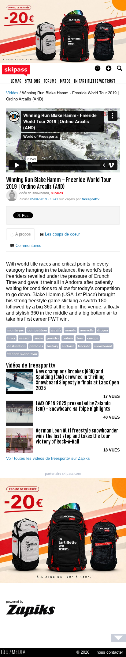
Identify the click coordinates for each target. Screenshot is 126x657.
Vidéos (13, 93)
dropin (102, 330)
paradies (36, 346)
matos (65, 81)
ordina (68, 338)
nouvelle (87, 330)
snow (38, 338)
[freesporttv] (11, 195)
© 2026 (82, 652)
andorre (68, 346)
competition (37, 330)
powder (53, 338)
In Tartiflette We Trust (94, 81)
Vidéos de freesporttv (30, 365)
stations (32, 81)
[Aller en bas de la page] (118, 638)
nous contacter (110, 652)
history (52, 346)
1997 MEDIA (15, 652)
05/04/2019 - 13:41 (44, 199)
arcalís (56, 330)
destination (16, 346)
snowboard (103, 346)
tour (80, 338)
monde (70, 330)
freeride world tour (22, 354)
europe (92, 338)
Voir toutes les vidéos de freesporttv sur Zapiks (48, 458)
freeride (84, 346)
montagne (15, 330)
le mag (16, 81)
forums (50, 81)
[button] (108, 68)
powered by (15, 601)
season (25, 338)
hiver (11, 338)
